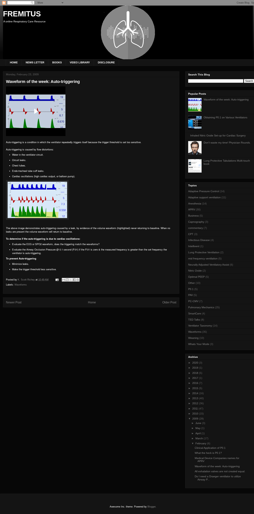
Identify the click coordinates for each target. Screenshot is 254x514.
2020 (195, 362)
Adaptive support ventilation (204, 197)
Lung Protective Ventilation (203, 252)
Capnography (196, 221)
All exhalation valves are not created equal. (220, 471)
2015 (195, 388)
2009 (195, 418)
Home (92, 302)
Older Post (169, 302)
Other (191, 282)
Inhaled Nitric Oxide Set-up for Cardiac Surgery (218, 135)
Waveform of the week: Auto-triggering (226, 99)
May (198, 428)
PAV (190, 295)
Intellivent (193, 246)
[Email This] (63, 280)
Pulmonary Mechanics (201, 307)
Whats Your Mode (198, 344)
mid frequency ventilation (203, 258)
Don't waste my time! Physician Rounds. (227, 142)
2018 (195, 372)
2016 (195, 382)
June (198, 423)
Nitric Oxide (195, 270)
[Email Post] (57, 279)
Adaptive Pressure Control (203, 191)
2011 (195, 408)
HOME (14, 62)
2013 (195, 398)
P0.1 (191, 289)
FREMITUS (22, 14)
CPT (190, 234)
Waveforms (21, 284)
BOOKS (57, 62)
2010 (195, 413)
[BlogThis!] (67, 280)
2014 (195, 393)
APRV (191, 209)
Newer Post (13, 302)
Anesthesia (194, 203)
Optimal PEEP (196, 276)
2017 (195, 377)
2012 (195, 403)
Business (193, 215)
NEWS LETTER (35, 62)
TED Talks (194, 319)
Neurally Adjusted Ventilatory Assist (208, 264)
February (201, 443)
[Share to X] (71, 280)
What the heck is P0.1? (208, 452)
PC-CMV (193, 301)
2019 (195, 367)
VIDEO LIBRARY (80, 62)
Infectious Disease (199, 240)
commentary (195, 227)
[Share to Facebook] (74, 280)
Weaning (193, 337)
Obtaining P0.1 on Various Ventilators (225, 117)
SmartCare (194, 313)
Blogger (151, 506)
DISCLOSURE (106, 62)
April (198, 433)
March (199, 438)
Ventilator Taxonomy (200, 325)
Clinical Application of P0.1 (210, 447)
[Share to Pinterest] (78, 280)
